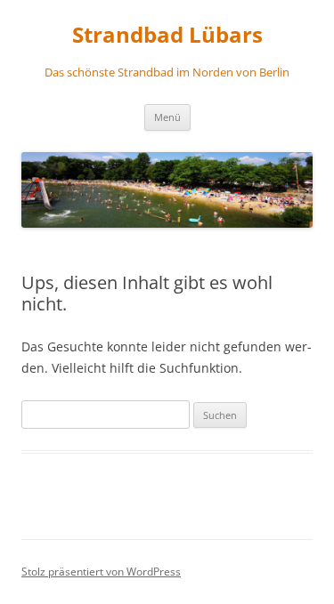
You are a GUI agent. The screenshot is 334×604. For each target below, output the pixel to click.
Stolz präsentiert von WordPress (101, 571)
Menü (167, 117)
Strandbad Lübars (167, 35)
